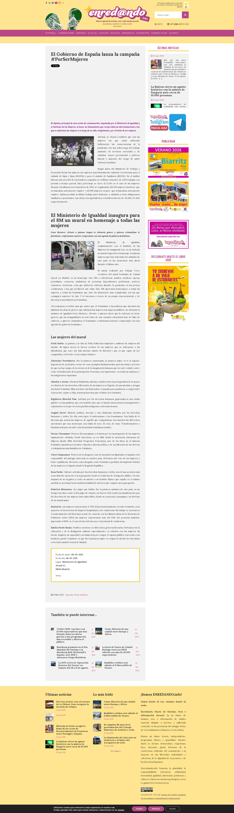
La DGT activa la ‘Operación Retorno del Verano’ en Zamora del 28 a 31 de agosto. (73, 665)
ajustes (121, 810)
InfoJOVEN (50, 40)
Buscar (185, 15)
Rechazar (156, 808)
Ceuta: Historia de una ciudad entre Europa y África (116, 631)
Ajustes (172, 808)
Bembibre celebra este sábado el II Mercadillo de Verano (118, 665)
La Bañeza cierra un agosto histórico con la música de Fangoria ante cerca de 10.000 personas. (168, 65)
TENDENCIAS (128, 33)
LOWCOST (104, 33)
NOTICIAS (115, 33)
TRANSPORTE (142, 33)
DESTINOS (81, 33)
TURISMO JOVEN (159, 33)
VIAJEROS (173, 33)
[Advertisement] (95, 97)
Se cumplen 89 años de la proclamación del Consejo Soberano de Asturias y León (119, 727)
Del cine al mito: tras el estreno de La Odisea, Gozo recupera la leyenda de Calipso (73, 704)
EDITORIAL (50, 33)
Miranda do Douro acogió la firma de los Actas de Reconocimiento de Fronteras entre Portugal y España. (72, 730)
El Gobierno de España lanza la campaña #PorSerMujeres (95, 56)
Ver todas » (115, 751)
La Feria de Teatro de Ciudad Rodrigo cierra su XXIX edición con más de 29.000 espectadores (117, 651)
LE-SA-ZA (92, 33)
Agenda (69, 594)
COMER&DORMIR (66, 33)
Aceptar (139, 808)
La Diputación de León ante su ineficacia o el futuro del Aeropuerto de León (120, 740)
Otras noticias (80, 594)
